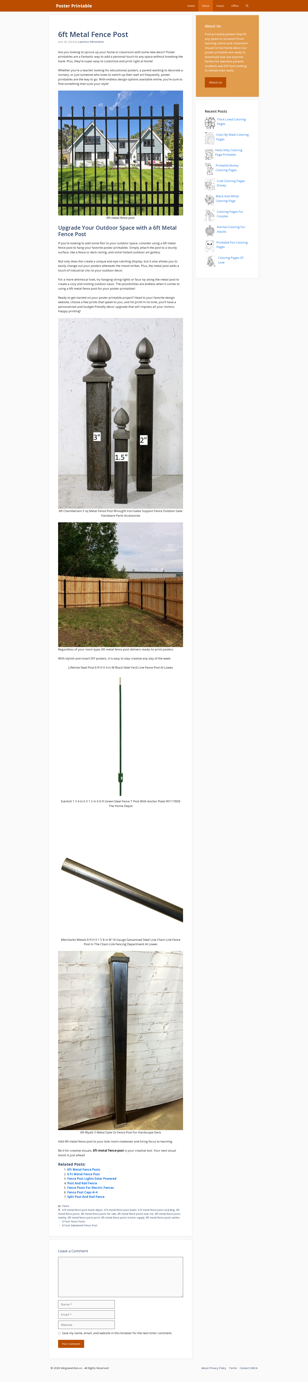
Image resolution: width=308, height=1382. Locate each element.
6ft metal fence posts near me (135, 1213)
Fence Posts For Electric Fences (90, 1188)
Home (191, 5)
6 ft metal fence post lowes (120, 1210)
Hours (220, 5)
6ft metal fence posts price (84, 1217)
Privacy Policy (217, 1368)
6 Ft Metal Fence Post (83, 1174)
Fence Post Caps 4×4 (82, 1192)
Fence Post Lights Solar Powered (91, 1179)
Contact (244, 1368)
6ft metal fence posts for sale (98, 1213)
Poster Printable (74, 6)
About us (215, 82)
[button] (247, 6)
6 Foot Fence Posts (73, 1221)
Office (235, 5)
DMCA (253, 1368)
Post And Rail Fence (82, 1183)
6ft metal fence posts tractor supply (122, 1217)
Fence (205, 5)
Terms (233, 1368)
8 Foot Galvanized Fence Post (79, 1225)
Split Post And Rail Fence (85, 1197)
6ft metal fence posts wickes (163, 1217)
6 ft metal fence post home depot (82, 1210)
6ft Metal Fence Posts (83, 1169)
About (205, 1368)
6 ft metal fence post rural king (156, 1210)
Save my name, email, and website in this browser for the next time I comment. (117, 1333)
